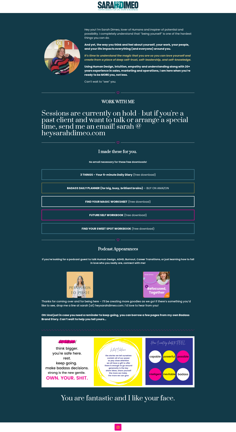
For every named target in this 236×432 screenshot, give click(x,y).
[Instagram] (118, 427)
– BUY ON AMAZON (118, 188)
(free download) (118, 175)
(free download (117, 202)
